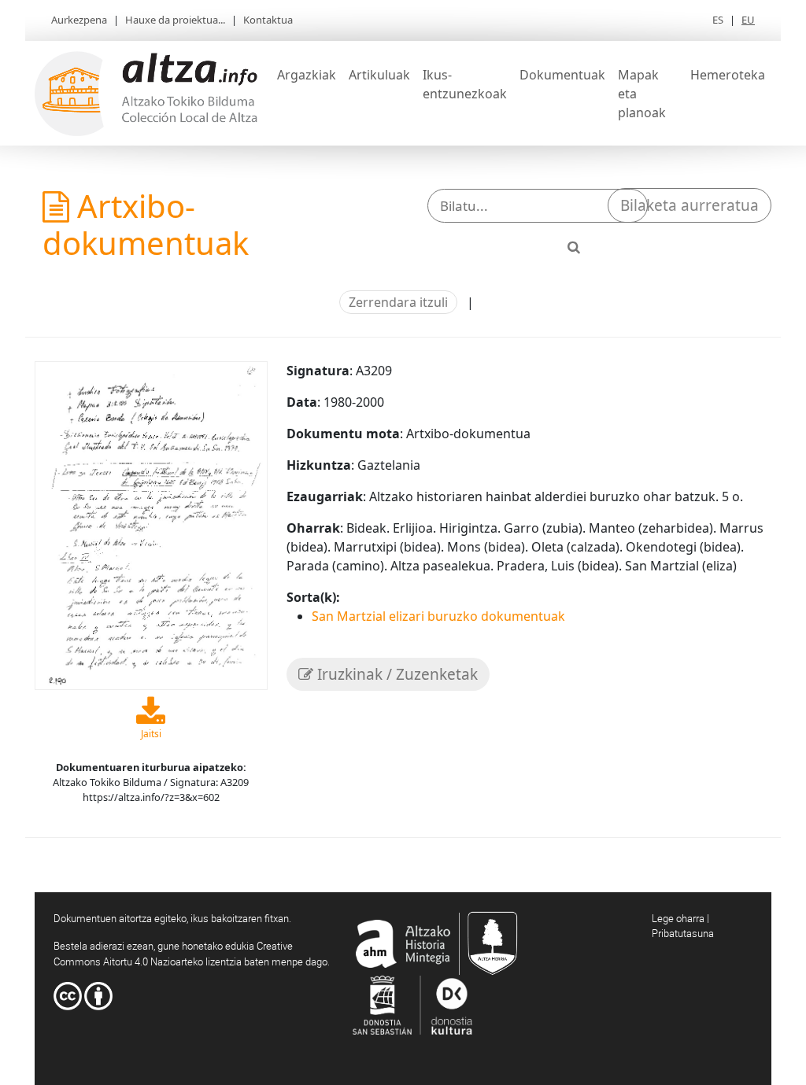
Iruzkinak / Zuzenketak (395, 674)
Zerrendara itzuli (398, 302)
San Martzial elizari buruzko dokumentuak (438, 616)
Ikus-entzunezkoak (465, 84)
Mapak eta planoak (642, 93)
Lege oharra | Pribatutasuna (683, 926)
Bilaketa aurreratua (689, 205)
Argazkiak (306, 74)
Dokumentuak (562, 74)
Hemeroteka (727, 74)
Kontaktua (268, 20)
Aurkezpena (79, 20)
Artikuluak (379, 74)
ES (717, 20)
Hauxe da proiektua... (175, 20)
